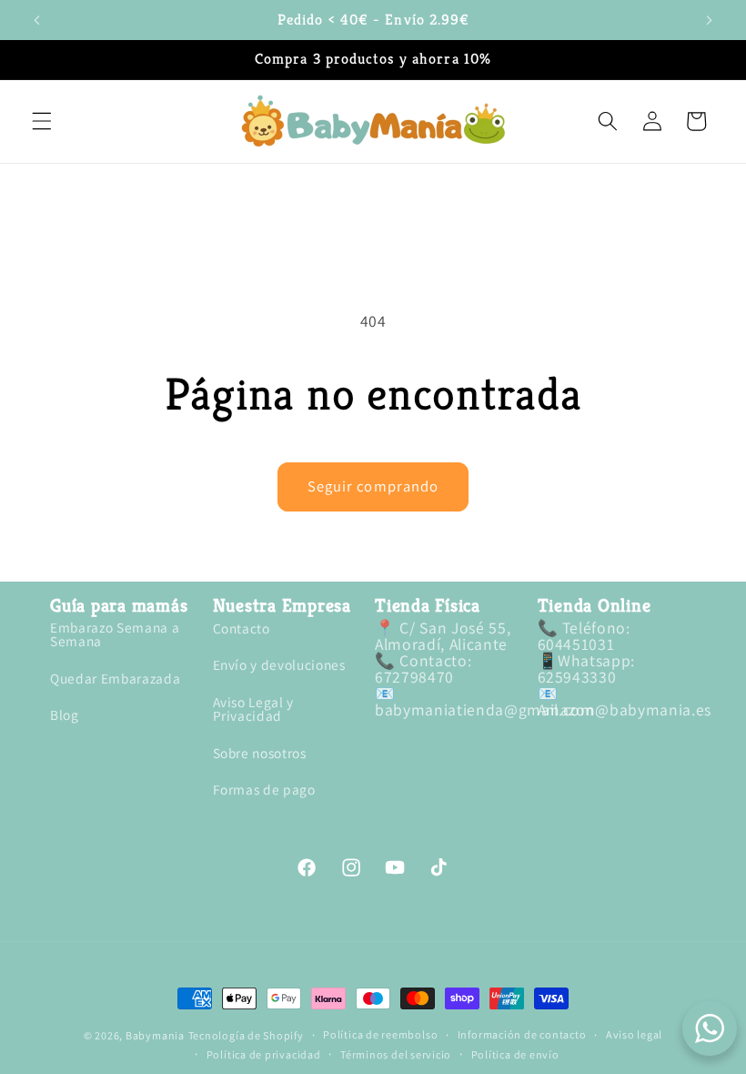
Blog (64, 714)
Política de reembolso (380, 1034)
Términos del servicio (395, 1054)
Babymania (155, 1035)
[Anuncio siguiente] (709, 20)
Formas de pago (264, 789)
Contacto (241, 629)
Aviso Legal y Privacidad (254, 708)
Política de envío (515, 1054)
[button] (42, 121)
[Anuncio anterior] (37, 20)
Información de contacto (522, 1034)
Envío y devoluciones (279, 664)
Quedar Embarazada (115, 678)
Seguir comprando (373, 486)
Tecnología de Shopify (246, 1035)
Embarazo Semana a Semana (114, 635)
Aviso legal (634, 1034)
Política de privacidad (264, 1054)
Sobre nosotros (260, 753)
